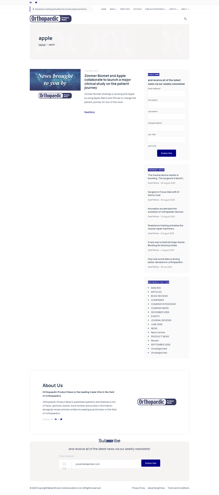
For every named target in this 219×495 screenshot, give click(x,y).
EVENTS (172, 9)
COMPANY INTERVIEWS (163, 304)
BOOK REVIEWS (159, 295)
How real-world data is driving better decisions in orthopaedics (165, 260)
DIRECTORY (125, 9)
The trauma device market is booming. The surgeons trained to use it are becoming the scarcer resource (166, 180)
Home (42, 44)
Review (155, 340)
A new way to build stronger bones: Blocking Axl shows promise (166, 244)
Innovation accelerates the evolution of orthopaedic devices (165, 210)
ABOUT (184, 9)
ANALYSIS (156, 287)
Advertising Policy (156, 488)
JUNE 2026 (156, 324)
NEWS (112, 9)
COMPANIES (157, 299)
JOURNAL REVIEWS (161, 320)
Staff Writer (153, 183)
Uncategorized (159, 352)
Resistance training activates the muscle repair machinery (61, 9)
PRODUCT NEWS (160, 336)
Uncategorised (159, 348)
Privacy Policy (138, 488)
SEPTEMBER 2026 (160, 344)
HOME (103, 9)
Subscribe (166, 153)
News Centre (158, 332)
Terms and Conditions (178, 488)
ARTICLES (137, 9)
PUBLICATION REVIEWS (154, 9)
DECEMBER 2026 (160, 312)
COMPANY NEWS (160, 308)
